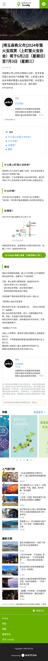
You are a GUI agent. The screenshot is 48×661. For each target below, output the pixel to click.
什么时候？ (13, 140)
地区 (4, 623)
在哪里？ (12, 145)
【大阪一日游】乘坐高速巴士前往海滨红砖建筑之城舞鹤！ (33, 498)
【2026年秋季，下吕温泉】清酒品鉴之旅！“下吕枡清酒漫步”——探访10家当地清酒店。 (32, 558)
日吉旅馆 (19, 103)
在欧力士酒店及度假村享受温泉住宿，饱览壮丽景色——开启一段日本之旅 (33, 581)
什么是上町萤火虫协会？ (20, 136)
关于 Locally (8, 639)
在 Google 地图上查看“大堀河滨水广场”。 (24, 255)
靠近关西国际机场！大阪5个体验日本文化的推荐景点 (32, 543)
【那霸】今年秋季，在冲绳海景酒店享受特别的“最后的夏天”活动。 (33, 593)
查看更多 (39, 412)
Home (5, 618)
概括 (10, 149)
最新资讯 (6, 634)
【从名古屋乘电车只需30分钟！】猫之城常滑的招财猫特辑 (33, 474)
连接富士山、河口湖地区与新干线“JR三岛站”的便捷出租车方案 (33, 524)
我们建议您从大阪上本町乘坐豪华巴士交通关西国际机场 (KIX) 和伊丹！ (33, 512)
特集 (4, 628)
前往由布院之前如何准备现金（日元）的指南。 (32, 568)
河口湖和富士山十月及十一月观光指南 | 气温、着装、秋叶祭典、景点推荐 (33, 488)
